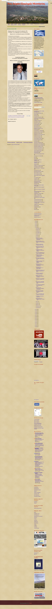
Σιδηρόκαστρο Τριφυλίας (38, 193)
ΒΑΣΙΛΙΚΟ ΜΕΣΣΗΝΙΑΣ (38, 456)
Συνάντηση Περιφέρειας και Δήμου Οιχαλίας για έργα (40, 253)
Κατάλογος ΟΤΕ (36, 493)
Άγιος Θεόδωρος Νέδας (37, 113)
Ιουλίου (37, 235)
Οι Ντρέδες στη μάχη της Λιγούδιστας (39, 296)
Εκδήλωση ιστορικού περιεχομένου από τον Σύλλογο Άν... (39, 239)
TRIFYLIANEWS (37, 479)
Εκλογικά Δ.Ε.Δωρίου (37, 137)
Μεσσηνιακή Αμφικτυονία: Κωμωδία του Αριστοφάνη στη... (40, 259)
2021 (36, 309)
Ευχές (35, 158)
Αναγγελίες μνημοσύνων (38, 117)
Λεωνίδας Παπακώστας (37, 213)
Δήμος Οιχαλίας (36, 420)
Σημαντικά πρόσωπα (37, 217)
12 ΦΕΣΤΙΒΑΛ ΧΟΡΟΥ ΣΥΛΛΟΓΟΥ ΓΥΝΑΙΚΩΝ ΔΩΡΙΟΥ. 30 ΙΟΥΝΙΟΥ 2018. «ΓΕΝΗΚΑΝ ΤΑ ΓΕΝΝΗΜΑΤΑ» (39, 476)
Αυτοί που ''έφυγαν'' (37, 123)
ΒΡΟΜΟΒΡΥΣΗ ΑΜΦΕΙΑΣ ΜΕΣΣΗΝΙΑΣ (39, 448)
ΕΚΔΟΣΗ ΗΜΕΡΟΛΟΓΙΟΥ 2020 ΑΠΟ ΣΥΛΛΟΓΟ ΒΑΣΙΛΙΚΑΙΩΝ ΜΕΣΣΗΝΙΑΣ (39, 458)
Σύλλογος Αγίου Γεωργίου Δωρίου (39, 197)
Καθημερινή (36, 521)
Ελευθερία (35, 501)
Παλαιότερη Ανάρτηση (27, 142)
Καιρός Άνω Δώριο (38, 409)
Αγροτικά (35, 114)
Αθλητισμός (36, 115)
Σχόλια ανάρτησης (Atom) (15, 144)
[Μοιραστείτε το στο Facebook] (29, 115)
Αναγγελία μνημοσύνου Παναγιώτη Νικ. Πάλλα (39, 244)
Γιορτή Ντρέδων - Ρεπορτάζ (38, 130)
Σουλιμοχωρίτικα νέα (37, 196)
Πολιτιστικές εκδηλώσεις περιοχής (39, 189)
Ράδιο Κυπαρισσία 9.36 (37, 508)
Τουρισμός (35, 205)
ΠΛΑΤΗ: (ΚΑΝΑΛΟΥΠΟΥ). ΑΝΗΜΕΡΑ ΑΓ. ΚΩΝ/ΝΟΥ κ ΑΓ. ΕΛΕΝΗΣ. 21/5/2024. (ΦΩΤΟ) (39, 445)
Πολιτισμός (35, 183)
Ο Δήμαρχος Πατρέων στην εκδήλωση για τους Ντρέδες (40, 262)
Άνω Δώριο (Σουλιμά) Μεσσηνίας (26, 3)
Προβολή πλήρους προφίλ (38, 102)
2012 (36, 322)
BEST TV (35, 554)
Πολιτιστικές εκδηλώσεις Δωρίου (39, 187)
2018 (36, 313)
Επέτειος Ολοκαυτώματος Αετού (39, 153)
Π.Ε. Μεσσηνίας (36, 177)
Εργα (35, 157)
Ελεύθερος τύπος (36, 513)
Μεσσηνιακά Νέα (36, 170)
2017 (36, 315)
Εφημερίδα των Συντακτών (38, 516)
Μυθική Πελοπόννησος (37, 425)
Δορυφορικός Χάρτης (37, 489)
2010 (36, 325)
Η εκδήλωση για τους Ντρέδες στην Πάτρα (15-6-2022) (40, 250)
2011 (36, 323)
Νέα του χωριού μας (37, 174)
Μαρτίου (37, 304)
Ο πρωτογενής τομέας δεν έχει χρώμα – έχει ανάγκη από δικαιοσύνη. (39, 440)
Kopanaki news (37, 453)
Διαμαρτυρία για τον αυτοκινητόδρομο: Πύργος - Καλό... (40, 299)
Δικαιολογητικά (36, 488)
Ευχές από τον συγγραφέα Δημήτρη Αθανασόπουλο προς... (40, 282)
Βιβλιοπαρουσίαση (37, 127)
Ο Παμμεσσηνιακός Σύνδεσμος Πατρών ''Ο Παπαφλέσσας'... (39, 255)
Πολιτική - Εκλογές (37, 180)
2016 (36, 316)
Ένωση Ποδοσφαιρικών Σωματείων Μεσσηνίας (37, 424)
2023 (36, 225)
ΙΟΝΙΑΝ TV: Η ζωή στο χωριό (38, 165)
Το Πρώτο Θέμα (36, 528)
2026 (36, 221)
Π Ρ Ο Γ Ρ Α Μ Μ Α (37, 454)
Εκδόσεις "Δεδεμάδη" (37, 492)
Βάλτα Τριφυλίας (37, 468)
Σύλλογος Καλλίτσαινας (37, 199)
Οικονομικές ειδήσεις (37, 496)
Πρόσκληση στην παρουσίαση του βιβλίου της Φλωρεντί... (40, 288)
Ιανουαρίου (38, 307)
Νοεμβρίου (38, 229)
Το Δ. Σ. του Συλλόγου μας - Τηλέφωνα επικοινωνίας (40, 294)
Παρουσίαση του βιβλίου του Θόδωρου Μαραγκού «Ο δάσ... (40, 271)
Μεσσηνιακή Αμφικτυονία (38, 171)
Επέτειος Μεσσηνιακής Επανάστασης (37, 152)
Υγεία (35, 208)
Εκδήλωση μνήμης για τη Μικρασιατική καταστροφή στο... (40, 242)
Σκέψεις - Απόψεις (37, 194)
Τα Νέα (35, 524)
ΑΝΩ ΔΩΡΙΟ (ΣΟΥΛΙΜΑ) (39, 97)
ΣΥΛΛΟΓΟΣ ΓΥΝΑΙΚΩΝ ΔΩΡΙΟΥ (38, 473)
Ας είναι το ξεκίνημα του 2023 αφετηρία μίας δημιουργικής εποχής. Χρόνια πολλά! (39, 450)
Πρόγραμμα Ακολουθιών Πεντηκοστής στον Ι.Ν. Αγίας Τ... (39, 291)
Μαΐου (37, 301)
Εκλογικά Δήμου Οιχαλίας (38, 138)
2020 (36, 310)
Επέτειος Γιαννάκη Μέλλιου (38, 147)
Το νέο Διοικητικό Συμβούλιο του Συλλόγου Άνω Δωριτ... (40, 285)
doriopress (36, 461)
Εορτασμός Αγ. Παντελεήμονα (38, 143)
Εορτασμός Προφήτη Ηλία (38, 146)
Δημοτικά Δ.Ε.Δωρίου (37, 133)
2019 (36, 312)
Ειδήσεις (35, 491)
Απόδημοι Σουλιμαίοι (37, 120)
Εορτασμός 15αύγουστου (38, 142)
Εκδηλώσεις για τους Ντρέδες (38, 134)
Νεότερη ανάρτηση (11, 142)
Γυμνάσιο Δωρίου (36, 419)
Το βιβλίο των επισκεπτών (38, 204)
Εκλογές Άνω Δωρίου (37, 135)
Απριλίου (37, 303)
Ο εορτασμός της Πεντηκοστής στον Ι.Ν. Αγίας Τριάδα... (39, 268)
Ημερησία (35, 520)
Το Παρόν (35, 526)
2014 (36, 319)
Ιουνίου (37, 236)
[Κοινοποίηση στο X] (28, 115)
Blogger (30, 603)
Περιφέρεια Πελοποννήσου (38, 426)
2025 (36, 222)
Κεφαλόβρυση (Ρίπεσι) (37, 166)
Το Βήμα (35, 525)
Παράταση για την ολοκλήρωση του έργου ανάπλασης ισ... (40, 265)
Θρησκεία (35, 164)
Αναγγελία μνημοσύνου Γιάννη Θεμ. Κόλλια (39, 273)
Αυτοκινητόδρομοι (37, 124)
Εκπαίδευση (36, 141)
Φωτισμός (35, 209)
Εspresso (35, 517)
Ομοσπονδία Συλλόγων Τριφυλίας (39, 175)
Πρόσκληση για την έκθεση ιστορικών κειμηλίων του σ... (40, 279)
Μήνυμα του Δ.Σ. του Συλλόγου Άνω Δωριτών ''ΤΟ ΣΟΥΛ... (40, 276)
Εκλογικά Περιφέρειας (37, 139)
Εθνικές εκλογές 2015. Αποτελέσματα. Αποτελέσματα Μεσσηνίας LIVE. (39, 481)
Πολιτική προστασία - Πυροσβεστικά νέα (37, 182)
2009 (36, 326)
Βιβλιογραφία (36, 125)
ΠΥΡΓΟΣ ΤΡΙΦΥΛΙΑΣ (38, 438)
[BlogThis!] (27, 115)
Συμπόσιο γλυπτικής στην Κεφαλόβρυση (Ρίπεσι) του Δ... (40, 247)
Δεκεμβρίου (38, 228)
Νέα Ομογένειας (36, 495)
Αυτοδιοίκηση (36, 487)
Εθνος (35, 512)
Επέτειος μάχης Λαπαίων (38, 150)
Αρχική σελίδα (19, 142)
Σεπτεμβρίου (38, 232)
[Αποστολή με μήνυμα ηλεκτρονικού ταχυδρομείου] (26, 115)
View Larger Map (36, 380)
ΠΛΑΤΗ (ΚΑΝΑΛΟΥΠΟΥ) (39, 443)
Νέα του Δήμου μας (37, 172)
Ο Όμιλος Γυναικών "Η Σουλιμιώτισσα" (37, 215)
